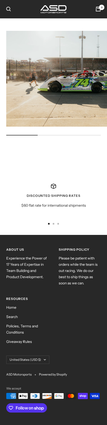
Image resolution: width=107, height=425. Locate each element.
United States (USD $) (25, 360)
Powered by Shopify (53, 374)
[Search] (8, 9)
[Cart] (98, 9)
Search (12, 316)
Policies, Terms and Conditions (22, 329)
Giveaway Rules (19, 341)
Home (11, 307)
